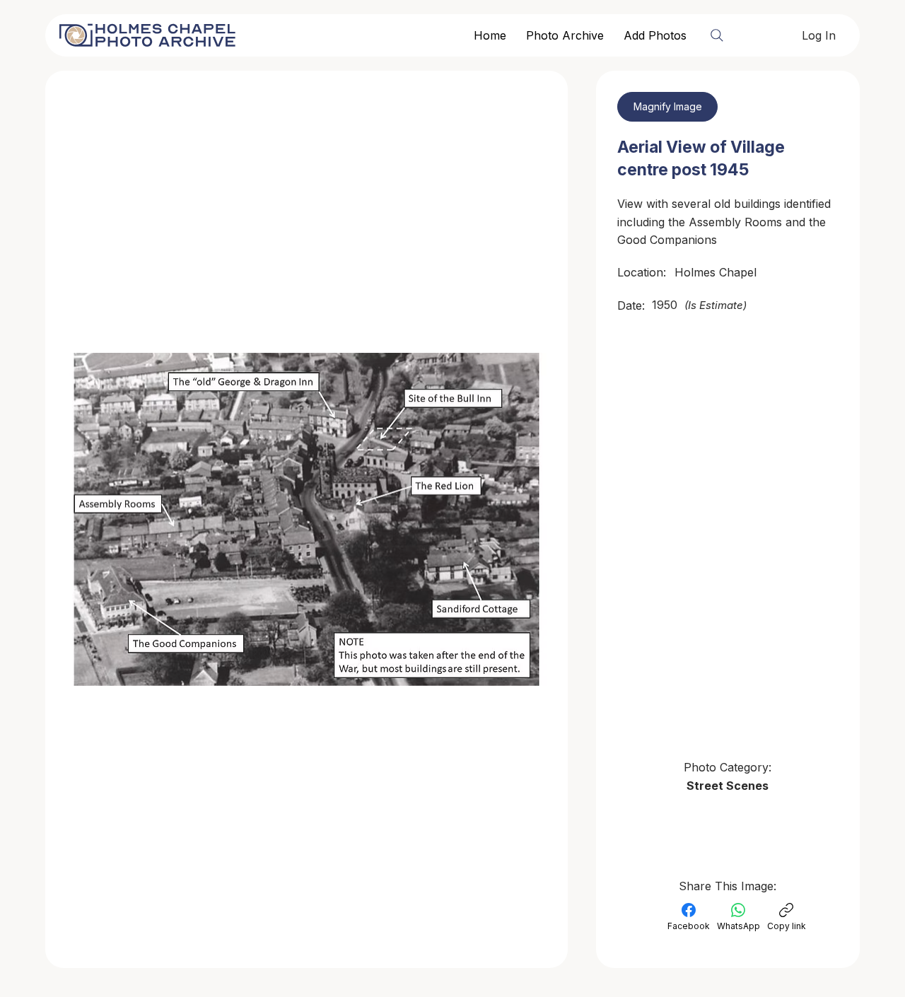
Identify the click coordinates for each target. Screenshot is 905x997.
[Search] (717, 35)
